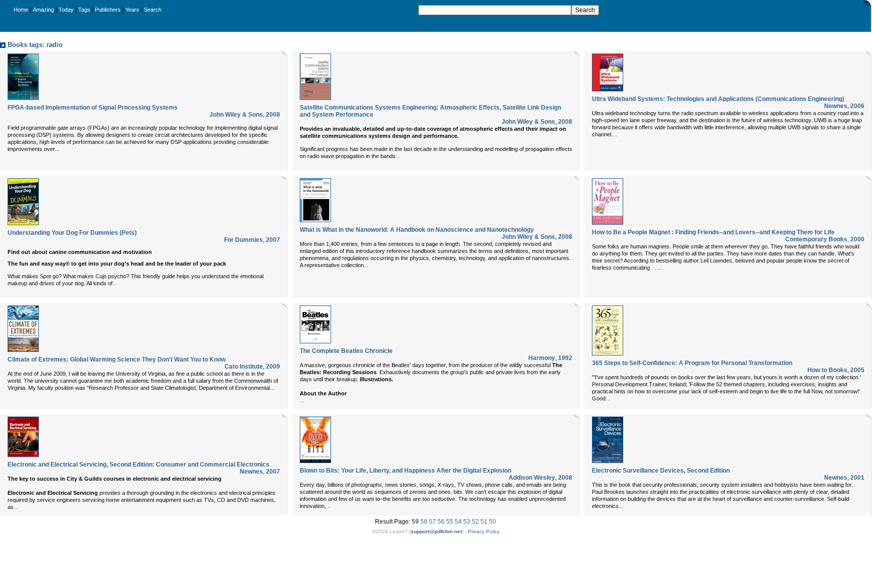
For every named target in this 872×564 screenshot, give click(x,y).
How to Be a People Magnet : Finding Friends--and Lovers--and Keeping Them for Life (713, 232)
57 (432, 521)
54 (458, 521)
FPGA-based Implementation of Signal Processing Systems (93, 107)
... (57, 148)
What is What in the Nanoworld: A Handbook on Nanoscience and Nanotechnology (417, 229)
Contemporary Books (816, 239)
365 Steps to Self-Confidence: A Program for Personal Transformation (692, 363)
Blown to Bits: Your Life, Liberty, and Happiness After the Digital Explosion (405, 470)
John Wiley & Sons (236, 114)
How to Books (827, 370)
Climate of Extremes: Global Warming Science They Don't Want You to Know (117, 359)
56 (441, 521)
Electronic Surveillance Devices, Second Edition (661, 470)
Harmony (541, 358)
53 (466, 521)
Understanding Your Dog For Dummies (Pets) (72, 232)
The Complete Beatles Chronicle (346, 350)
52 (475, 521)
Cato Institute (244, 366)
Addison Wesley (532, 477)
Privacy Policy (484, 531)
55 (449, 521)
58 (423, 521)
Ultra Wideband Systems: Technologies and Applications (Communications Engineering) (718, 98)
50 (492, 521)
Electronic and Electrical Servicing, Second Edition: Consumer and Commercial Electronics (138, 464)
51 (483, 521)
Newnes (835, 106)
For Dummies (243, 239)
